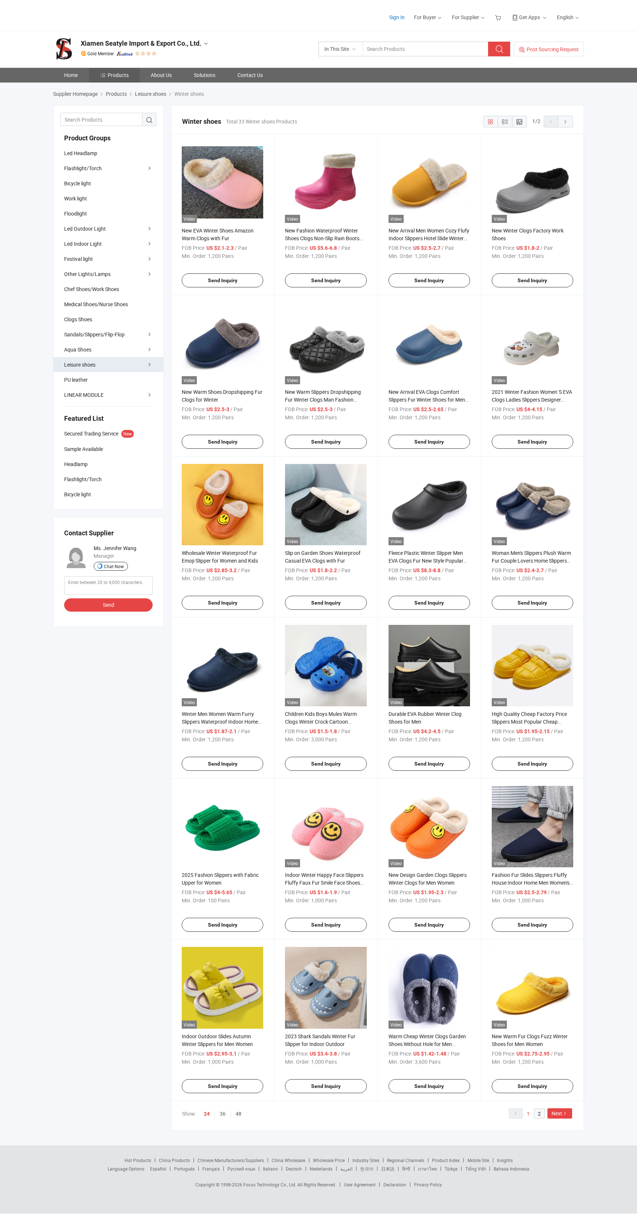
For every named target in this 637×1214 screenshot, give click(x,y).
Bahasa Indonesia (511, 1169)
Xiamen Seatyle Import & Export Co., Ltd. (141, 43)
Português (184, 1169)
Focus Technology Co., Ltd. (270, 1184)
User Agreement (360, 1184)
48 (238, 1113)
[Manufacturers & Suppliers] (100, 14)
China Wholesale (288, 1160)
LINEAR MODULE (84, 394)
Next (556, 1113)
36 (223, 1113)
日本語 (387, 1169)
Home (71, 74)
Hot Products (138, 1160)
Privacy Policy (428, 1184)
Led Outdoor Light (85, 228)
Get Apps (529, 17)
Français (211, 1169)
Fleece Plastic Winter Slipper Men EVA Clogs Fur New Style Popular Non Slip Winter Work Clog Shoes (426, 560)
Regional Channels (405, 1160)
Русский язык (241, 1169)
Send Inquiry (222, 280)
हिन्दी (406, 1169)
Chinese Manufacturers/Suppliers (231, 1160)
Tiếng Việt (475, 1169)
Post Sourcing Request (553, 49)
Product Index (446, 1160)
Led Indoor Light (83, 243)
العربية (346, 1169)
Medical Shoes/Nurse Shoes (96, 304)
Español (158, 1169)
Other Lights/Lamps (87, 273)
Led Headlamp (80, 153)
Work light (75, 198)
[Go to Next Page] (565, 121)
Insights (505, 1160)
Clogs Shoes (78, 319)
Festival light (78, 258)
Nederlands (321, 1169)
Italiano (270, 1169)
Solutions (204, 74)
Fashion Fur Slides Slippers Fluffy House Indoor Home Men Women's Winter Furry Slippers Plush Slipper (531, 882)
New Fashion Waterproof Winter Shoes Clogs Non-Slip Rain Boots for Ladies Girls (322, 238)
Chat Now (114, 566)
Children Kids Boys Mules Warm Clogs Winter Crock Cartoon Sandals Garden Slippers (321, 721)
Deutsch (294, 1169)
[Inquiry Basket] (499, 17)
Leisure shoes (79, 364)
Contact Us (250, 74)
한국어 (366, 1169)
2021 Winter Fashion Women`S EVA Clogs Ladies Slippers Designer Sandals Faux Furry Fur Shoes (532, 399)
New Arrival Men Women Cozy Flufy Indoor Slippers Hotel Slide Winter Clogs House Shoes (429, 238)
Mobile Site (478, 1160)
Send (108, 604)
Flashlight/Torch (83, 168)
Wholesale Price (329, 1160)
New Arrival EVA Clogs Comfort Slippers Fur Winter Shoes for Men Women (427, 399)
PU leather (76, 379)
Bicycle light (77, 183)
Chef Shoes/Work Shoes (91, 289)
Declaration (394, 1184)
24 (207, 1114)
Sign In (397, 17)
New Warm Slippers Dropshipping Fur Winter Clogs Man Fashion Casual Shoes (323, 399)
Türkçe (451, 1169)
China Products (174, 1160)
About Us (161, 74)
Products (118, 74)
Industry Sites (365, 1160)
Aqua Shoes (77, 349)
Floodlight (75, 213)
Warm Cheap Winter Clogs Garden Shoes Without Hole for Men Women (427, 1044)
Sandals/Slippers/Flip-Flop (94, 334)
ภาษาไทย (427, 1169)
